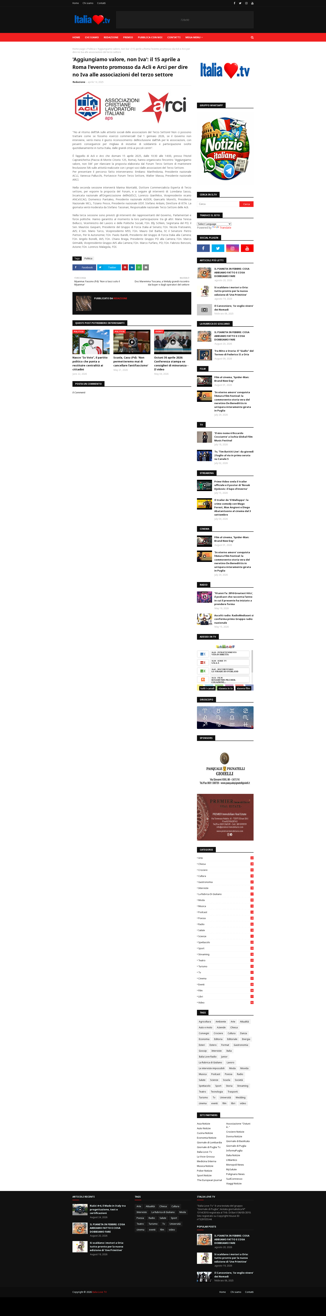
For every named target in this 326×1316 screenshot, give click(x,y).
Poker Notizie (204, 1170)
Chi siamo (88, 3)
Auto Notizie (204, 1128)
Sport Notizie (204, 1175)
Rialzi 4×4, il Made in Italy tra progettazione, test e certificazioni (108, 1209)
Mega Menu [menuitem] (193, 37)
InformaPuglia (234, 1150)
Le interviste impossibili (212, 1068)
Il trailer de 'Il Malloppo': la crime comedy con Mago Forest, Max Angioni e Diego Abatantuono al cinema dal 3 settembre (232, 507)
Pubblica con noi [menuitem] (150, 37)
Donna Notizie (234, 1136)
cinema (225, 978)
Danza (243, 1033)
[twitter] (240, 3)
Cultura (225, 876)
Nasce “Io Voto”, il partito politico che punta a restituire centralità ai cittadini (90, 363)
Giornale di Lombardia (209, 1142)
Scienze (225, 936)
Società (239, 1080)
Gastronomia (225, 882)
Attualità (244, 1021)
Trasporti (233, 1091)
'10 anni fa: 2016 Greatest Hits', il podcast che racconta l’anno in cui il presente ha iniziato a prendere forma (233, 598)
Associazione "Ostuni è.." (238, 1125)
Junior (224, 1056)
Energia (246, 1039)
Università (225, 1097)
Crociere (225, 870)
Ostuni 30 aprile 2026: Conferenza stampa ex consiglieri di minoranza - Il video (171, 363)
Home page (78, 48)
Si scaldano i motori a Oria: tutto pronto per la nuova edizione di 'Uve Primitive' (231, 291)
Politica (91, 48)
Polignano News (235, 1174)
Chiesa (225, 864)
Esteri (202, 1045)
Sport (225, 948)
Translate (225, 227)
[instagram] (246, 3)
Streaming (225, 954)
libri (225, 996)
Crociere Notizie (235, 1131)
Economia (204, 1039)
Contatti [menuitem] (174, 37)
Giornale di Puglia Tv (209, 1147)
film (225, 990)
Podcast (225, 912)
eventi (225, 984)
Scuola (226, 1080)
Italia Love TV (99, 1292)
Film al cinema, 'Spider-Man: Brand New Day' (231, 379)
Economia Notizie (206, 1137)
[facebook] (234, 3)
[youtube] (252, 3)
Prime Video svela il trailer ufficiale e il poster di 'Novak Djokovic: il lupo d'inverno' (232, 485)
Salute (225, 930)
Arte (225, 858)
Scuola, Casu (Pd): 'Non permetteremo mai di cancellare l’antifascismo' (130, 361)
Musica (225, 906)
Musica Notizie (205, 1166)
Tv (225, 972)
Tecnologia (217, 1091)
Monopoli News (235, 1164)
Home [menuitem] (76, 37)
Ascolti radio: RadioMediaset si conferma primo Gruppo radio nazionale (234, 619)
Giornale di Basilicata (238, 1141)
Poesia (225, 918)
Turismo (225, 966)
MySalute (231, 1169)
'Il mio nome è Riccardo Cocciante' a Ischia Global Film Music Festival (233, 436)
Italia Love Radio (208, 1056)
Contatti (101, 3)
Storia (229, 1085)
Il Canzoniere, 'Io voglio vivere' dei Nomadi (233, 307)
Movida (244, 1068)
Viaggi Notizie (234, 1183)
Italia (229, 1050)
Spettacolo (225, 942)
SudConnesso (234, 1178)
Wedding (240, 1097)
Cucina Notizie (205, 1133)
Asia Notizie (203, 1123)
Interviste (225, 888)
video (225, 1002)
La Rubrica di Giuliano (225, 894)
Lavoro (230, 1062)
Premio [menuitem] (128, 37)
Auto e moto (205, 1027)
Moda (225, 900)
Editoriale (232, 1039)
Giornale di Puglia (236, 1145)
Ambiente (221, 1021)
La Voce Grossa (206, 1156)
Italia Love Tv (204, 1152)
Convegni (204, 1033)
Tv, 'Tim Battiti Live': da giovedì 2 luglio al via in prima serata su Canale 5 (234, 455)
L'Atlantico (231, 1160)
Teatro (225, 960)
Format (225, 1045)
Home (75, 3)
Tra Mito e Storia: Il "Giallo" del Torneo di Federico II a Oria (234, 352)
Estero (213, 1045)
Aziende (221, 1027)
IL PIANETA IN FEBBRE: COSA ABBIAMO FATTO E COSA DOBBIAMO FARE (231, 272)
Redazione (79, 82)
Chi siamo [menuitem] (92, 37)
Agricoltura (205, 1021)
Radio (225, 924)
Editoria (218, 1039)
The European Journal (209, 1180)
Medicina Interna (206, 1161)
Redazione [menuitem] (111, 37)
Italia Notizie (233, 1155)
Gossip (203, 1050)
